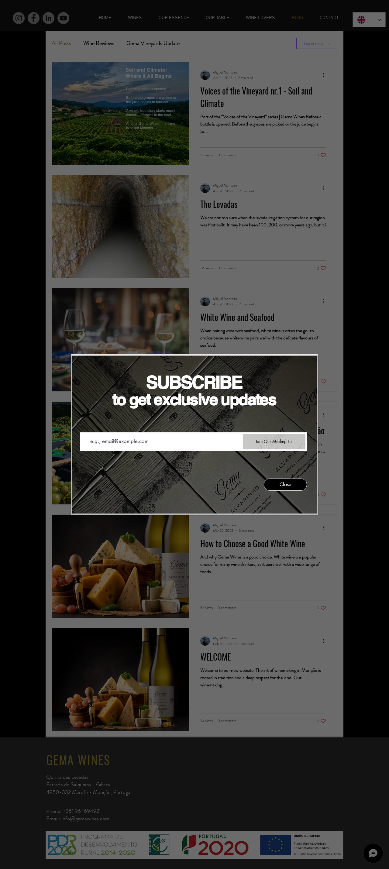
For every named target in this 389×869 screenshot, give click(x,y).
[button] (285, 485)
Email (85, 428)
